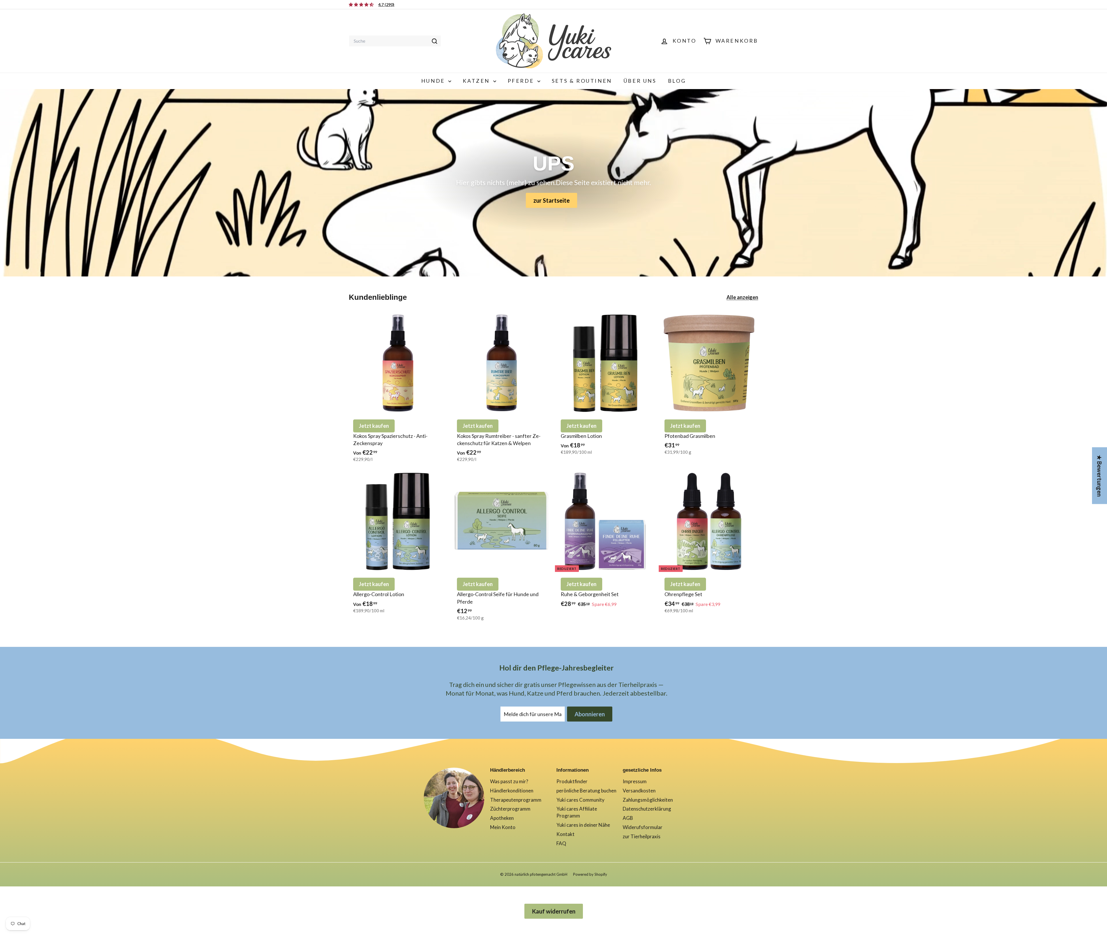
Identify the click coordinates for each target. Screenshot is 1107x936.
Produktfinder (572, 781)
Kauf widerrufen (553, 911)
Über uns (640, 81)
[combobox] (395, 41)
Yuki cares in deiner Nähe (583, 825)
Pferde (522, 81)
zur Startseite (551, 200)
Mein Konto (502, 827)
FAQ (561, 843)
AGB (628, 818)
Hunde (434, 81)
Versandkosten (639, 791)
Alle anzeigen (742, 297)
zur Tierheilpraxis (641, 836)
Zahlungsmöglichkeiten (648, 800)
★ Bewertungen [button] (1099, 475)
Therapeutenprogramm (515, 800)
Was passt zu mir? (509, 781)
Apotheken (502, 818)
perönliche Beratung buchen (586, 791)
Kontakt (565, 834)
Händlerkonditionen (511, 791)
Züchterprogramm (510, 809)
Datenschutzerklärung (647, 809)
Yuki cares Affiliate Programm (576, 812)
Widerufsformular (642, 827)
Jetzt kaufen (374, 426)
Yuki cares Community (580, 800)
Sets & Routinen (582, 81)
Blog (677, 81)
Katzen (477, 81)
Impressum (635, 781)
